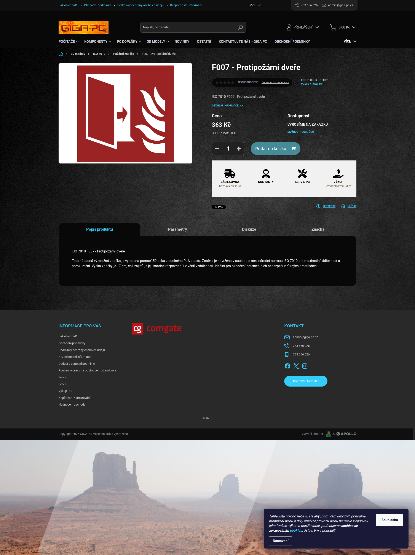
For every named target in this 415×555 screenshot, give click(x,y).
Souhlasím (389, 520)
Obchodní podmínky (97, 5)
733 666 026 (301, 345)
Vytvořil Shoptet (312, 434)
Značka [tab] (317, 229)
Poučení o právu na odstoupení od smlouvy (87, 370)
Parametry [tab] (177, 229)
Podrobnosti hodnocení (275, 82)
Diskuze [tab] (249, 229)
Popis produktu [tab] (99, 229)
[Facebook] (287, 365)
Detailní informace (225, 105)
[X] (296, 365)
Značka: (312, 84)
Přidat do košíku (270, 148)
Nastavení (280, 541)
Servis (63, 377)
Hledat (240, 27)
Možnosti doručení (301, 131)
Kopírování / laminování (74, 398)
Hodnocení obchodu (72, 404)
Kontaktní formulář (306, 381)
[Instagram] (305, 365)
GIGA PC (207, 418)
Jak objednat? (68, 5)
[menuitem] (69, 41)
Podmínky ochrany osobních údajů (140, 5)
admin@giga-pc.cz (305, 337)
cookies (296, 530)
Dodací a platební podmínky (77, 363)
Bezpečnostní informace (186, 5)
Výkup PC (65, 391)
